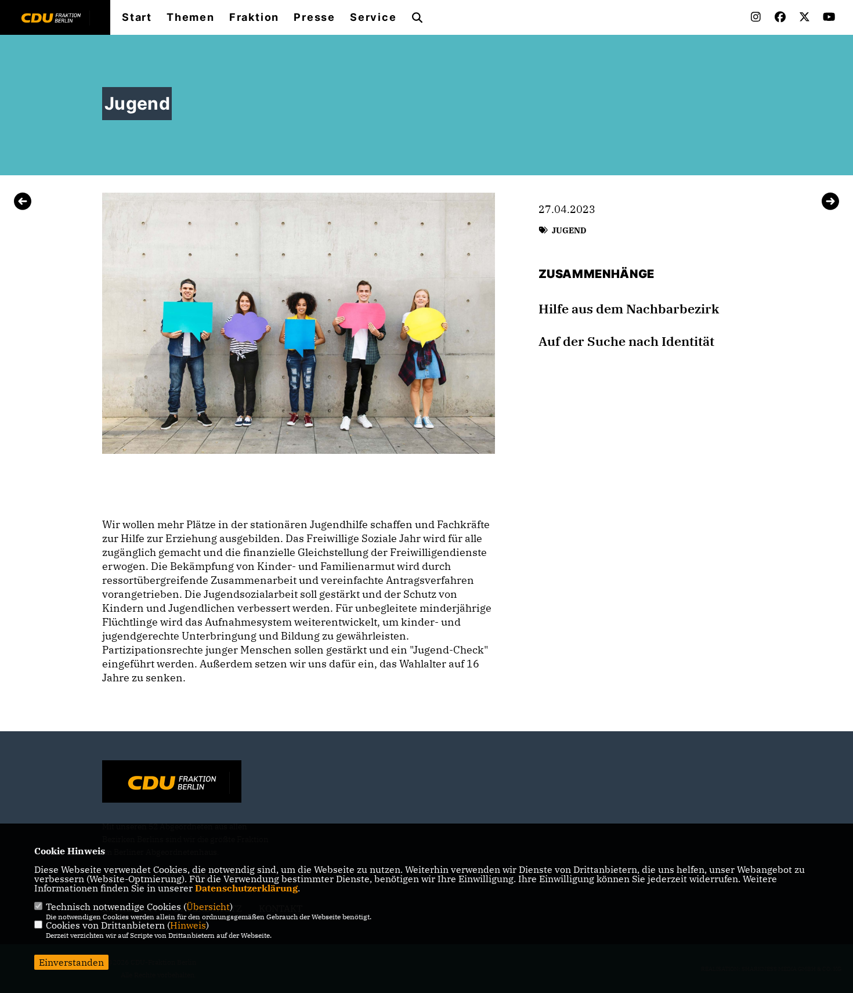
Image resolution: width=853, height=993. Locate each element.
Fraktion (254, 17)
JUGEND (569, 230)
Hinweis (188, 925)
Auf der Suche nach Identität (626, 341)
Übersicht (208, 906)
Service (373, 17)
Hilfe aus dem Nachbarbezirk (628, 309)
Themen (191, 17)
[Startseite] (172, 783)
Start (137, 17)
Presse (314, 17)
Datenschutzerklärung (246, 888)
